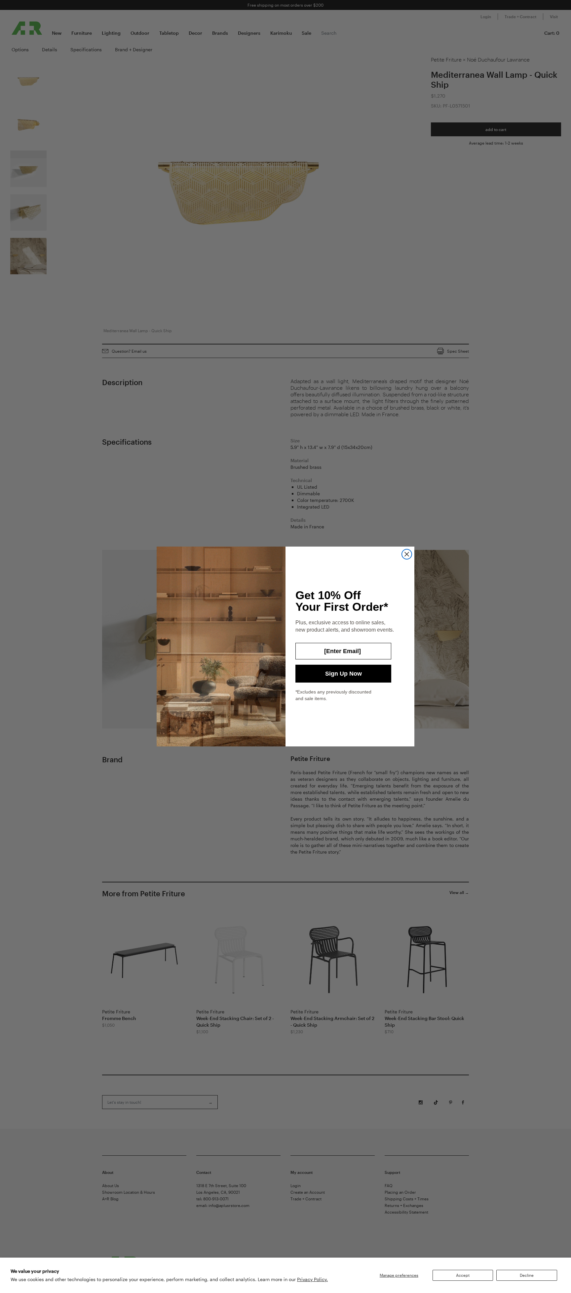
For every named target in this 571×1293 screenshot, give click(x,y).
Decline (527, 1275)
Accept (463, 1275)
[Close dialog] (407, 554)
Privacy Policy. (312, 1279)
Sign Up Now (343, 673)
